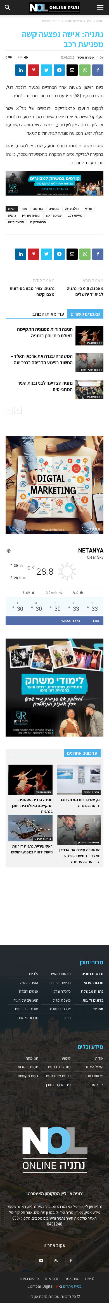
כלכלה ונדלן (62, 991)
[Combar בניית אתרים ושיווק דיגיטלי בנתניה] (54, 485)
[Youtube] (41, 1260)
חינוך (67, 1017)
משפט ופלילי (61, 1000)
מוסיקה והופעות (26, 1008)
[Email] (72, 70)
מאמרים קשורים (85, 314)
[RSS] (55, 1260)
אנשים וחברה (28, 991)
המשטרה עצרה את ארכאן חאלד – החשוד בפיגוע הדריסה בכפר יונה (42, 359)
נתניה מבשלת (92, 991)
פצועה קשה (16, 222)
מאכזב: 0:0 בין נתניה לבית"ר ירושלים (85, 291)
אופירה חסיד (85, 57)
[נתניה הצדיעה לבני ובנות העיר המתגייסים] (89, 389)
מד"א (88, 208)
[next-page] (18, 410)
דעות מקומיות (28, 1075)
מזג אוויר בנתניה (59, 1066)
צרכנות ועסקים (60, 1008)
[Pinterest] (33, 70)
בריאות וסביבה (43, 839)
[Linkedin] (20, 70)
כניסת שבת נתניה (58, 1075)
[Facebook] (97, 70)
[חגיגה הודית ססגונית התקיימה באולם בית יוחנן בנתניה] (89, 335)
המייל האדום (94, 1066)
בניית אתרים (72, 1286)
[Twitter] (46, 70)
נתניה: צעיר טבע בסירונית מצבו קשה (32, 291)
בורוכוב (38, 208)
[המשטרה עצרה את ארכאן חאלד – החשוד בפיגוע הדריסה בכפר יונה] (89, 362)
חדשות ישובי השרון (91, 370)
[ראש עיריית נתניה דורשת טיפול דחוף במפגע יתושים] (30, 828)
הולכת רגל (72, 208)
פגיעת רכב (75, 215)
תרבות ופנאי (93, 982)
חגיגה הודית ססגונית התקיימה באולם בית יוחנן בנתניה (45, 332)
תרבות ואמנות (91, 792)
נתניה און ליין (95, 21)
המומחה (32, 1058)
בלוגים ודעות (93, 1000)
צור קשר (97, 1084)
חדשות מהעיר (50, 21)
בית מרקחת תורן (58, 1084)
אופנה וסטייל (29, 982)
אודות (99, 1058)
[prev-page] (9, 410)
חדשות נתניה (73, 21)
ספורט (98, 1008)
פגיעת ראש (53, 215)
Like (96, 621)
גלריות (33, 973)
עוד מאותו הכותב (48, 314)
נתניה (12, 215)
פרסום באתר (93, 1075)
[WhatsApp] (85, 70)
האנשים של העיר (25, 1000)
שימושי (66, 1058)
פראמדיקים (38, 222)
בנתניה (54, 208)
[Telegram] (59, 70)
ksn (24, 208)
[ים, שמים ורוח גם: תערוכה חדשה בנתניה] (79, 780)
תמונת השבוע (28, 1066)
